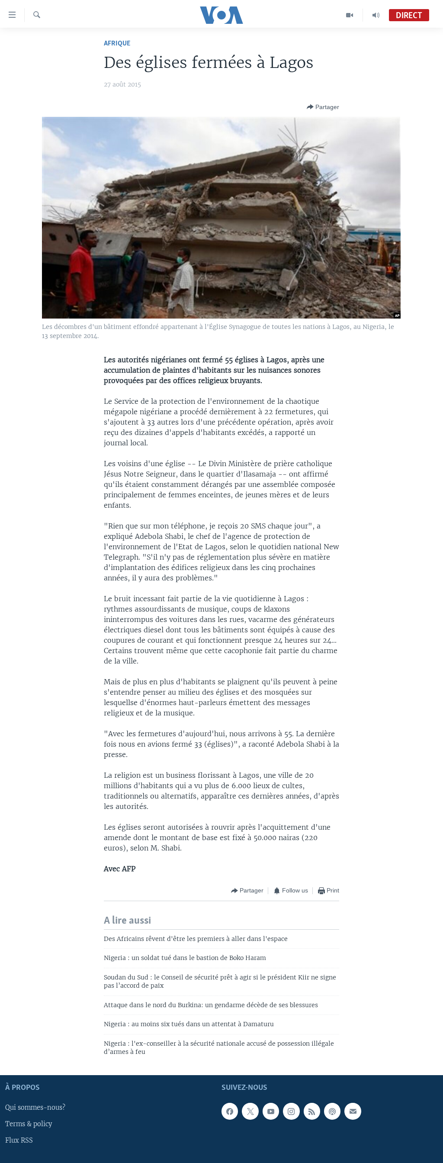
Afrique (117, 43)
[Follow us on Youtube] (271, 1111)
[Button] (323, 107)
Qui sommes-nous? (35, 1108)
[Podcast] (332, 1111)
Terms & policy (28, 1124)
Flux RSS (19, 1141)
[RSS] (312, 1111)
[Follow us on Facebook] (230, 1111)
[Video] (350, 15)
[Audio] (376, 15)
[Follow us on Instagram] (291, 1111)
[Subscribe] (352, 1111)
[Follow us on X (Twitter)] (250, 1111)
